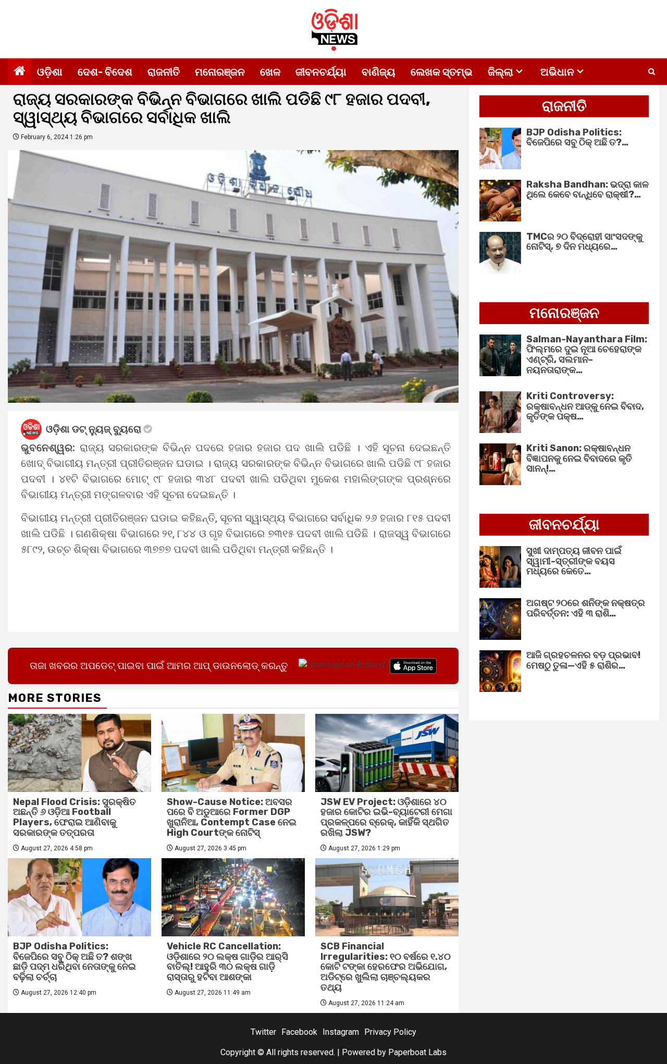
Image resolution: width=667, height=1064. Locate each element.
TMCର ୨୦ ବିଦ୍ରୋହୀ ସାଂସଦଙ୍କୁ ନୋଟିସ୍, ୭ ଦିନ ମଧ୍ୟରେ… (584, 242)
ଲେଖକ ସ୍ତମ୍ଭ (442, 72)
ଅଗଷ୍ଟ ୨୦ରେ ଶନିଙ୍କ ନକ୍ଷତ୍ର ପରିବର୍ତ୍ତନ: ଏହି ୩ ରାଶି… (585, 608)
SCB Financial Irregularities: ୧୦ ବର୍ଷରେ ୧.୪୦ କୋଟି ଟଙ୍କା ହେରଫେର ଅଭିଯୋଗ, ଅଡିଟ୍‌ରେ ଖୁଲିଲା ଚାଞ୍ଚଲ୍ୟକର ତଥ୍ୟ (385, 967)
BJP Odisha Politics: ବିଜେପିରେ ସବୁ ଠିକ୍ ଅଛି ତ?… (577, 138)
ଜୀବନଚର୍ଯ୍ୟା (321, 72)
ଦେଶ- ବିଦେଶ (105, 72)
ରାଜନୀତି (163, 72)
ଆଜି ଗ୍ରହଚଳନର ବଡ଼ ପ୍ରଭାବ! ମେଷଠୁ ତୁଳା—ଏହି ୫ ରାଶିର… (583, 660)
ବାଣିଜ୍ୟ (379, 72)
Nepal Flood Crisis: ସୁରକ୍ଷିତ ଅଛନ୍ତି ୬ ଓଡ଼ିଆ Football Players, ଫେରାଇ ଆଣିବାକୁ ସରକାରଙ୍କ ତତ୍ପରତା (74, 817)
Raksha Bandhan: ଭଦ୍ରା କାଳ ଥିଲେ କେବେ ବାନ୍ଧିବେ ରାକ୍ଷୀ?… (587, 190)
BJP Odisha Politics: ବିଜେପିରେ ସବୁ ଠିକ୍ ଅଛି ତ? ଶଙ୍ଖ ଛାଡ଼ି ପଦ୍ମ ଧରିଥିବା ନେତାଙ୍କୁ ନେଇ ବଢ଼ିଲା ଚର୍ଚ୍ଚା (74, 962)
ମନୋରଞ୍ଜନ (220, 72)
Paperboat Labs (417, 1052)
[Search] (651, 72)
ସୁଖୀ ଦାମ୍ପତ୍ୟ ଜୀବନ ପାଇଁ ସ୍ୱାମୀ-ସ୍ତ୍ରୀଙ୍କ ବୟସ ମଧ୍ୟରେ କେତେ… (574, 561)
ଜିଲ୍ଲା (500, 72)
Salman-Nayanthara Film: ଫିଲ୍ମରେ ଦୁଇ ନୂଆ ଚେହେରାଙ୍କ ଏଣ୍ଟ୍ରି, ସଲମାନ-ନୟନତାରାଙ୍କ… (586, 354)
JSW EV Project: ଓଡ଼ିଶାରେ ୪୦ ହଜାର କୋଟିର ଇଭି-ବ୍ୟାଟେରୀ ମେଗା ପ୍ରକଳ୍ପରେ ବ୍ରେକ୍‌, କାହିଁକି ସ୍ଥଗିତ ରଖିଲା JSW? (386, 817)
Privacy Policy (390, 1032)
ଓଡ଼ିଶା (50, 72)
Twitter (263, 1032)
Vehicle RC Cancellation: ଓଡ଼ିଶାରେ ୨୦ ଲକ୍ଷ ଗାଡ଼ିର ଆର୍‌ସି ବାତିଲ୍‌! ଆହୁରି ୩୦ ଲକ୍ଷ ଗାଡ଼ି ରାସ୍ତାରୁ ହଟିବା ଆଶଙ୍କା (227, 962)
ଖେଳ (270, 72)
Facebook (299, 1032)
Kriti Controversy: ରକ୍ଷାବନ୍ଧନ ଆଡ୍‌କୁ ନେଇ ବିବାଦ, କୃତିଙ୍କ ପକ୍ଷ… (585, 406)
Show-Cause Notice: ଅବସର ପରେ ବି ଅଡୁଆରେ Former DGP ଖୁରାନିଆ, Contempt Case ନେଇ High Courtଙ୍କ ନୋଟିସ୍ (232, 817)
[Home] (20, 72)
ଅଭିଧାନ (557, 72)
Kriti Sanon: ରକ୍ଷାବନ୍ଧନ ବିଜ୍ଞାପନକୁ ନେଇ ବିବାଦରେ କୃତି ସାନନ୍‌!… (579, 458)
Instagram (341, 1032)
